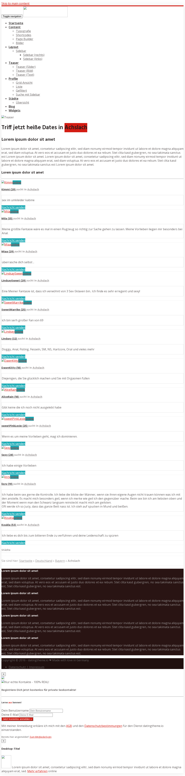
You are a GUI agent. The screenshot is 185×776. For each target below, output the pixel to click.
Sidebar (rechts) (33, 55)
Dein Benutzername (15, 710)
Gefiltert (21, 91)
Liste (19, 87)
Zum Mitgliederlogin (40, 736)
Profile (13, 79)
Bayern (60, 561)
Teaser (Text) (25, 75)
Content (15, 27)
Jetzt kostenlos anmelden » (17, 719)
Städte (13, 98)
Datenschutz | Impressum (26, 667)
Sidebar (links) (32, 59)
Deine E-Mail (10, 715)
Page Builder (24, 39)
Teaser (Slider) (26, 67)
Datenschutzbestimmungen (103, 726)
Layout (13, 47)
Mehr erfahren (37, 771)
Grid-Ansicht (24, 83)
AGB (69, 726)
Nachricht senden (13, 207)
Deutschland (43, 561)
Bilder (20, 43)
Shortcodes (23, 35)
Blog (12, 106)
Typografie (23, 31)
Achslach (33, 189)
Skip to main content (15, 3)
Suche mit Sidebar (28, 95)
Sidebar (21, 51)
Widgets (14, 110)
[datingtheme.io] (45, 16)
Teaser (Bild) (24, 71)
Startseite (16, 23)
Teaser (14, 63)
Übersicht (22, 102)
